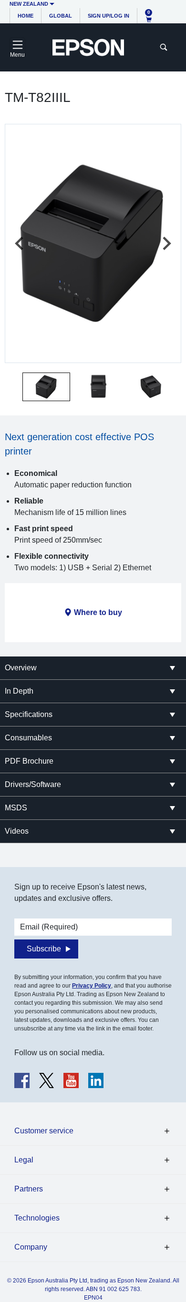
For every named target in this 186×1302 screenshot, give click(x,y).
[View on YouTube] (71, 1080)
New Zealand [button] (29, 4)
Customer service (43, 1131)
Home (25, 16)
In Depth (19, 691)
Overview (21, 668)
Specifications (28, 714)
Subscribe (44, 949)
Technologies (37, 1218)
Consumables (28, 738)
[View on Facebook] (22, 1080)
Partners (28, 1189)
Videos (17, 831)
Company (30, 1247)
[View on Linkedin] (95, 1080)
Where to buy (98, 612)
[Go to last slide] (20, 243)
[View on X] (46, 1080)
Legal (23, 1160)
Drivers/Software (33, 784)
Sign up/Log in (108, 16)
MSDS (16, 808)
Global (60, 16)
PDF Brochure (29, 761)
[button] (46, 387)
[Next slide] (166, 243)
